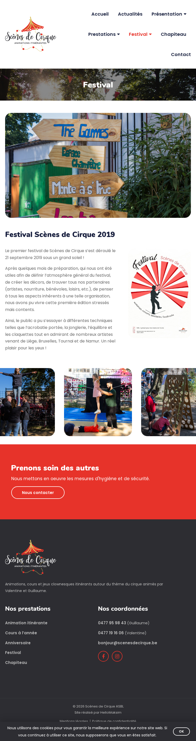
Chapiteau (173, 34)
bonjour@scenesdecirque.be (127, 643)
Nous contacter (38, 492)
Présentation (167, 14)
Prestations (102, 34)
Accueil (100, 14)
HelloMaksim (110, 712)
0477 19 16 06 (111, 633)
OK (181, 731)
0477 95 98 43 (112, 623)
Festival (138, 34)
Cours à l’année (21, 633)
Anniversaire (18, 643)
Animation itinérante (26, 623)
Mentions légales (74, 721)
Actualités (130, 14)
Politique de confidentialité (114, 721)
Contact (181, 54)
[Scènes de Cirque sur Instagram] (117, 656)
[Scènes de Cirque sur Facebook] (103, 656)
